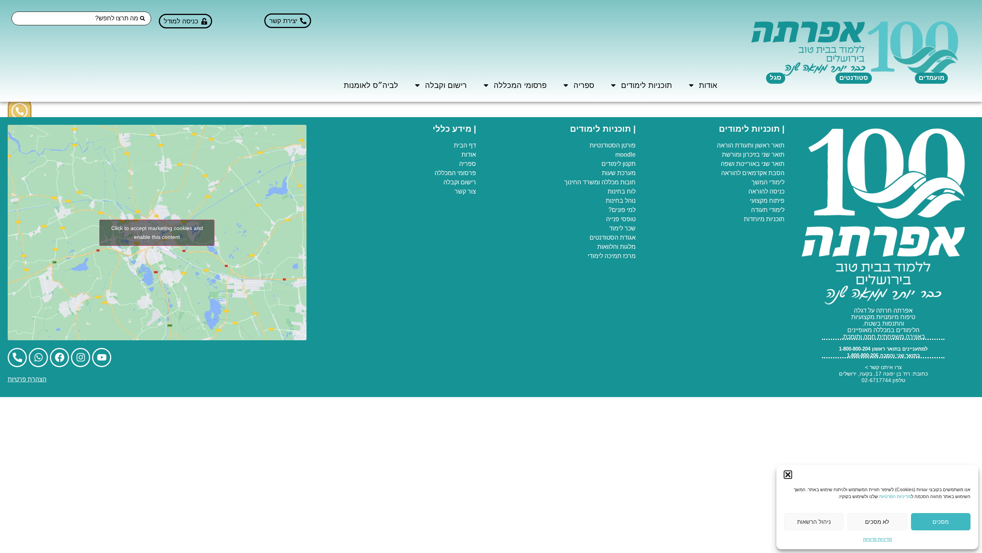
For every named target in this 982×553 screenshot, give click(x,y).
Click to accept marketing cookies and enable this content (157, 232)
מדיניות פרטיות (877, 539)
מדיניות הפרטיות (895, 496)
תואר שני (772, 154)
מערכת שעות (619, 173)
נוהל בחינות (621, 200)
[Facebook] (59, 357)
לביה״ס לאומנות (371, 85)
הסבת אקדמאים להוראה (752, 173)
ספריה (583, 85)
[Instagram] (80, 357)
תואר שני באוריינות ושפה (752, 164)
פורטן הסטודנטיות (613, 145)
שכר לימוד (622, 228)
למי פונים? (622, 210)
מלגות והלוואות (616, 246)
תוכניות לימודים (646, 85)
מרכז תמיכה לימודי (612, 256)
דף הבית (465, 145)
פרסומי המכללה (520, 85)
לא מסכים (877, 521)
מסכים (941, 521)
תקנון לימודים (618, 164)
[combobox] (81, 18)
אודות (708, 85)
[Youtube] (101, 357)
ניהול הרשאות (814, 521)
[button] (788, 474)
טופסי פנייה (621, 219)
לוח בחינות (622, 191)
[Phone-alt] (20, 111)
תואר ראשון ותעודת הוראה (750, 145)
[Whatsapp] (38, 357)
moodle (625, 154)
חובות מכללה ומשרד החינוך (600, 182)
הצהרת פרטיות (27, 379)
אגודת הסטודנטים (613, 237)
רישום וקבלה (446, 85)
